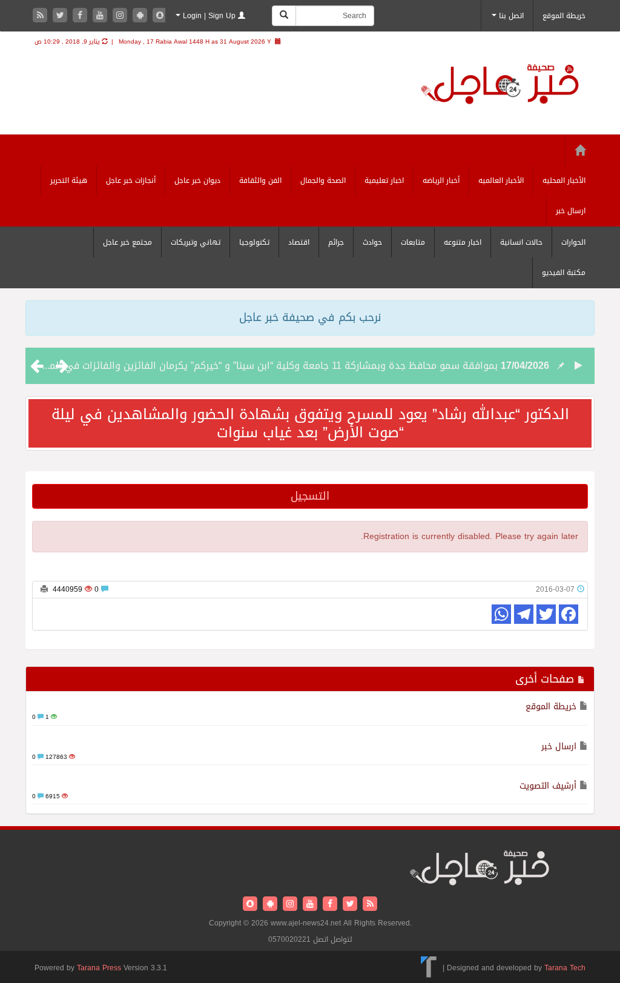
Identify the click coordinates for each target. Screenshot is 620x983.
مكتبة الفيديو (563, 272)
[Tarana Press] (429, 968)
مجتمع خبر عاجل (127, 242)
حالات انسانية (521, 242)
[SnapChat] (159, 16)
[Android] (141, 16)
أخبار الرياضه (441, 180)
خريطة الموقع (563, 15)
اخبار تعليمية (384, 180)
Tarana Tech (564, 968)
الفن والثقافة (260, 180)
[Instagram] (121, 16)
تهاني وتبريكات (195, 242)
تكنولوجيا (254, 242)
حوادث (372, 242)
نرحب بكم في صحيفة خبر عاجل (310, 317)
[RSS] (41, 16)
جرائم (336, 242)
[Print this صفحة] (44, 589)
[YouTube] (101, 16)
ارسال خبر (570, 210)
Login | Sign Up (209, 15)
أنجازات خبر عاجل (131, 180)
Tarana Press (99, 968)
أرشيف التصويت (547, 786)
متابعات (413, 242)
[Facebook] (81, 16)
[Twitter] (61, 16)
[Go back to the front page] (499, 86)
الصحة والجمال (323, 180)
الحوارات (573, 242)
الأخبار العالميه (501, 180)
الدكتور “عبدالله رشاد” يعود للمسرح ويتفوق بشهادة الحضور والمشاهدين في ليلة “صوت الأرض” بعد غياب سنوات (310, 423)
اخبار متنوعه (462, 242)
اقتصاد (298, 242)
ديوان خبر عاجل (197, 180)
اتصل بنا (510, 15)
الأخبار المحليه (563, 180)
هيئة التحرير (68, 180)
